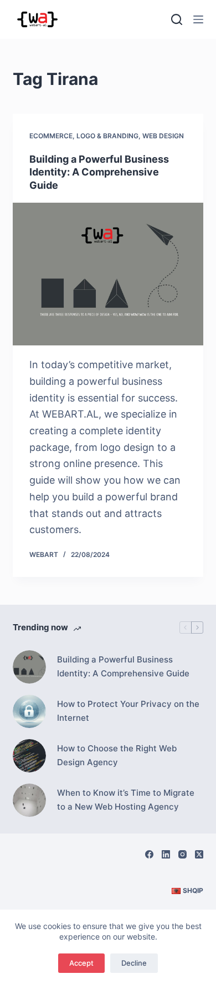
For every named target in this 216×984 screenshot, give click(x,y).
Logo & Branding (107, 136)
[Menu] (198, 19)
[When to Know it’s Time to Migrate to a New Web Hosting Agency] (29, 800)
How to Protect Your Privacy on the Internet (128, 711)
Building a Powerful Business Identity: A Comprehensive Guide (99, 172)
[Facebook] (149, 854)
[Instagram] (182, 854)
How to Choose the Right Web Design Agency (117, 755)
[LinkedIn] (166, 854)
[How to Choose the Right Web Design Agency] (29, 755)
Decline (134, 962)
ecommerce (51, 136)
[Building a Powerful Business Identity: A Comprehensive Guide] (108, 274)
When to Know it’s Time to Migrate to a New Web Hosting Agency (125, 799)
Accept (81, 962)
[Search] (176, 19)
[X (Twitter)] (199, 854)
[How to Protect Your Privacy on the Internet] (29, 711)
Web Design (163, 136)
